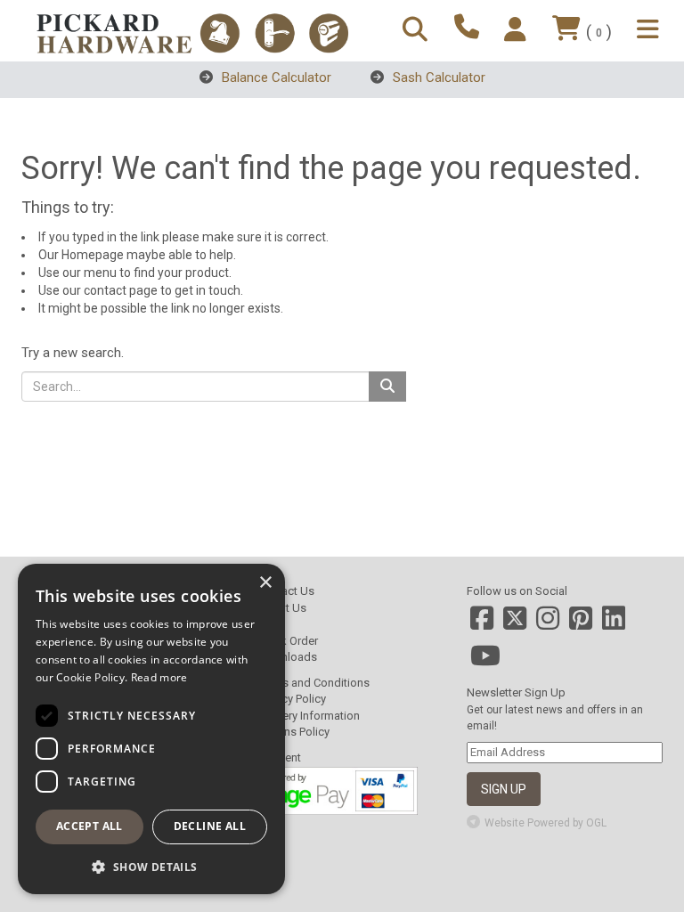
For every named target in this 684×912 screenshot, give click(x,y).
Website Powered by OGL (545, 823)
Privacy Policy (291, 698)
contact (105, 290)
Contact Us (285, 591)
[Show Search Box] (418, 30)
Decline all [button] (210, 826)
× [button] (265, 583)
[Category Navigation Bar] (650, 30)
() (599, 31)
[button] (151, 866)
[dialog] (151, 729)
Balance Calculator (274, 77)
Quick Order (287, 640)
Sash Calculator (437, 77)
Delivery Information (308, 715)
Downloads (287, 657)
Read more (159, 677)
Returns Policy (293, 731)
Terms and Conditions (313, 682)
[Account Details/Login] (518, 30)
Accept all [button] (89, 826)
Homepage (92, 255)
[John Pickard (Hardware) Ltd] (192, 33)
